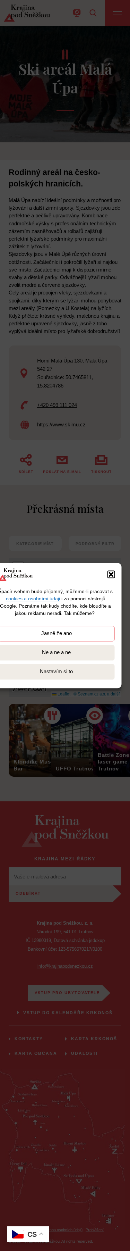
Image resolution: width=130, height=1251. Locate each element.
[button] (110, 574)
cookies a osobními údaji (33, 598)
